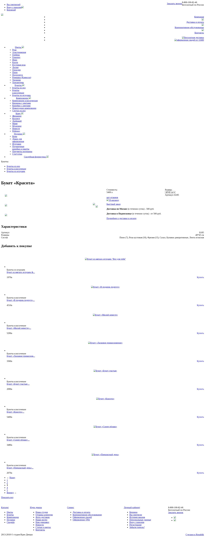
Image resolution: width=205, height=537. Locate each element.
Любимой (17, 121)
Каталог (5, 507)
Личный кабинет (132, 507)
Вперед (10, 492)
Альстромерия (19, 52)
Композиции (22, 98)
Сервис (70, 507)
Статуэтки (17, 154)
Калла (15, 62)
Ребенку (16, 131)
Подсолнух (17, 75)
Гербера (16, 55)
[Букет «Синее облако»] (105, 426)
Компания (199, 17)
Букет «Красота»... (15, 412)
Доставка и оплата (195, 22)
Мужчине (16, 126)
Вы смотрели (13, 4)
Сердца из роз (19, 110)
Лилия (15, 67)
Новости (40, 525)
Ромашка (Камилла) (21, 77)
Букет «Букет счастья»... (18, 384)
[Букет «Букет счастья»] (105, 371)
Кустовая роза (19, 65)
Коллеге (16, 118)
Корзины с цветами (21, 103)
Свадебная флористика (35, 157)
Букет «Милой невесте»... (19, 328)
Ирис (14, 60)
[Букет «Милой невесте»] (105, 315)
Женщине (16, 116)
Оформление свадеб (82, 517)
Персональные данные (140, 520)
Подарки (18, 134)
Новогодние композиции (24, 108)
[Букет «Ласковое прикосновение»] (105, 343)
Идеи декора (36, 507)
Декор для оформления (18, 140)
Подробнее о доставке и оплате (121, 218)
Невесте (16, 128)
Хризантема (18, 82)
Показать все (7, 497)
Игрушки (16, 144)
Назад (12, 477)
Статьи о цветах (43, 527)
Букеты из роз (19, 88)
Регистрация (135, 525)
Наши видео (41, 520)
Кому (18, 113)
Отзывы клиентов (44, 515)
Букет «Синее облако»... (18, 440)
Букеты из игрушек (21, 95)
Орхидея (16, 70)
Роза (14, 50)
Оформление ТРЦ (81, 520)
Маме (15, 123)
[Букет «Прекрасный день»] (105, 454)
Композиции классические (25, 100)
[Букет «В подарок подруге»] (105, 287)
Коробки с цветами (21, 105)
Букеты (18, 85)
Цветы (18, 47)
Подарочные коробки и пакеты (20, 147)
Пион (15, 72)
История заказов (137, 517)
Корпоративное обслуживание (189, 27)
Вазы (14, 136)
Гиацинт (16, 57)
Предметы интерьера (22, 151)
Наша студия (42, 512)
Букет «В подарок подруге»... (21, 300)
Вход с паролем (14, 7)
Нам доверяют (42, 522)
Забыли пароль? (137, 527)
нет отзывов (112, 197)
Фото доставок (43, 517)
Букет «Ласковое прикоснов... (21, 356)
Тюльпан (16, 80)
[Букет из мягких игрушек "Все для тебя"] (105, 259)
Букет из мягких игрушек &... (21, 272)
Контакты (199, 33)
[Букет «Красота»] (105, 398)
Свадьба (11, 522)
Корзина (133, 512)
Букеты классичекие (18, 91)
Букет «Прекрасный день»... (20, 468)
